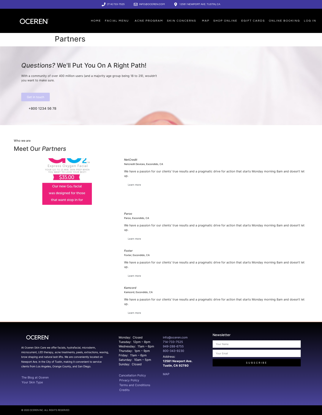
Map (205, 20)
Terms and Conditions (134, 385)
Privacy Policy (129, 380)
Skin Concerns (181, 20)
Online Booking (284, 20)
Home (96, 20)
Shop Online (225, 20)
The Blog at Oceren (35, 377)
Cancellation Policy (132, 375)
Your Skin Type (32, 382)
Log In (310, 20)
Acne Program (149, 20)
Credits (124, 390)
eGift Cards (253, 20)
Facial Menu (117, 20)
